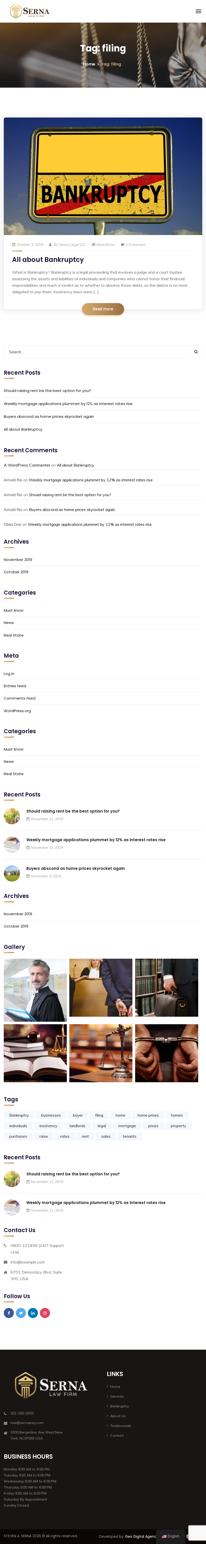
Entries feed (15, 686)
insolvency (48, 1125)
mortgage (127, 1125)
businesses (51, 1115)
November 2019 (18, 559)
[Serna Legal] (30, 11)
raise (43, 1136)
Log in (9, 673)
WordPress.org (17, 710)
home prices (148, 1115)
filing (99, 1115)
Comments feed (19, 698)
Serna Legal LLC (72, 244)
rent (85, 1136)
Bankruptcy (19, 1115)
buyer (78, 1115)
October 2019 (16, 572)
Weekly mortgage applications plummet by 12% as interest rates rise (68, 403)
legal (102, 1125)
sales (106, 1136)
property (178, 1125)
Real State (14, 635)
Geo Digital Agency (142, 1536)
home (120, 1115)
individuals (18, 1125)
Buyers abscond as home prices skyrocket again (49, 416)
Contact (117, 1435)
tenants (129, 1136)
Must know (106, 244)
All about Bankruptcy (48, 259)
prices (153, 1125)
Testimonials (120, 1425)
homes (177, 1115)
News (9, 622)
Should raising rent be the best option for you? (47, 390)
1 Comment (135, 244)
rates (65, 1136)
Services (117, 1396)
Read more (103, 309)
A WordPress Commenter (27, 465)
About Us (118, 1416)
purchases (18, 1136)
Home (89, 64)
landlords (77, 1125)
